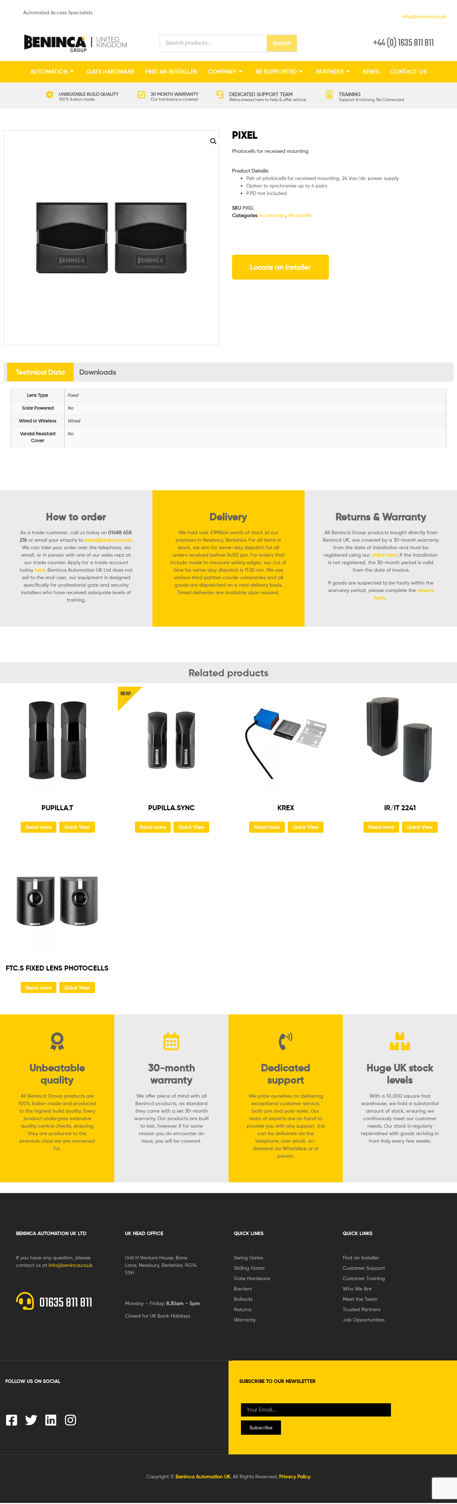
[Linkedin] (51, 1420)
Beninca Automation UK (203, 1476)
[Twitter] (31, 1420)
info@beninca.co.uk (423, 16)
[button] (213, 141)
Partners (330, 71)
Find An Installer (171, 71)
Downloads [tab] (97, 372)
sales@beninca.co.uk (108, 540)
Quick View (77, 827)
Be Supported (276, 71)
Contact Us (408, 71)
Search (282, 43)
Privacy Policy (294, 1476)
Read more (38, 827)
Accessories (272, 215)
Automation (49, 71)
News (371, 71)
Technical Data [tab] (40, 372)
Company (222, 71)
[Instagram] (70, 1420)
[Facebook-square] (11, 1420)
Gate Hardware (110, 71)
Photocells (300, 215)
